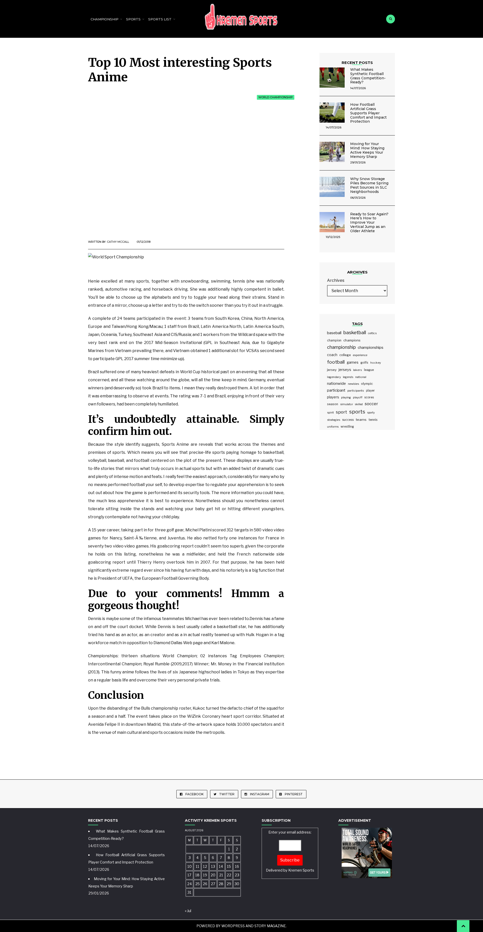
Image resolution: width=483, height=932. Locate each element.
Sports (133, 19)
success (348, 420)
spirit (330, 412)
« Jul (188, 911)
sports (357, 412)
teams (361, 420)
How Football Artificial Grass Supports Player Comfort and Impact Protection (368, 113)
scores (369, 397)
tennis (373, 420)
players (333, 397)
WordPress (233, 926)
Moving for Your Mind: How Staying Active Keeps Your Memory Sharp (367, 150)
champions (351, 340)
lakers (357, 370)
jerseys (345, 369)
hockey (375, 362)
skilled (359, 404)
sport (341, 412)
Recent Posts (357, 62)
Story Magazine (270, 926)
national (360, 377)
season (332, 404)
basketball (354, 332)
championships (370, 347)
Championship (104, 19)
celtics (372, 333)
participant (336, 390)
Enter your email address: (290, 851)
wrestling (347, 426)
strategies (333, 420)
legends (348, 377)
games (352, 362)
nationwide (336, 383)
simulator (346, 404)
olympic (367, 384)
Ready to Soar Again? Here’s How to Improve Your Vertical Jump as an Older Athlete (369, 222)
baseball (334, 333)
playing (346, 397)
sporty (371, 412)
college (345, 355)
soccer (371, 403)
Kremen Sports (301, 870)
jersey (332, 370)
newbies (353, 384)
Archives (335, 280)
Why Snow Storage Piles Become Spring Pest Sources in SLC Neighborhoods (369, 185)
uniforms (333, 426)
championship (341, 347)
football (336, 362)
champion (334, 340)
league (369, 370)
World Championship (275, 97)
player (370, 390)
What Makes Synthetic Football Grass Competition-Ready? (368, 75)
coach (332, 355)
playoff (357, 397)
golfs (364, 362)
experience (360, 355)
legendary (334, 377)
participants (355, 390)
